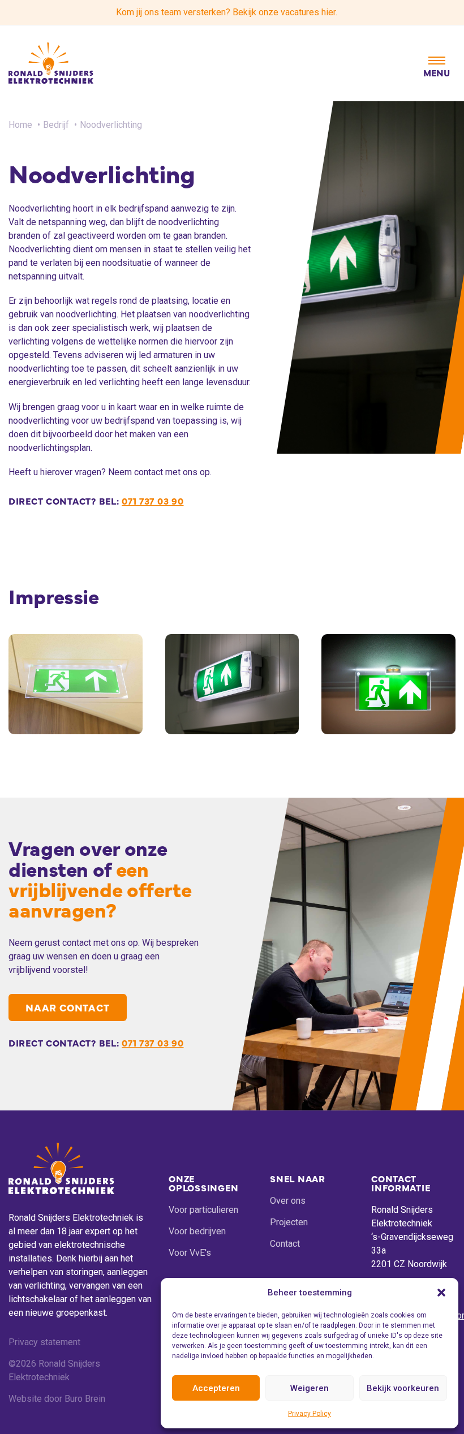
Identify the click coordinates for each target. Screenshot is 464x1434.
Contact (285, 1243)
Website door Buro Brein (56, 1398)
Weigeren (309, 1388)
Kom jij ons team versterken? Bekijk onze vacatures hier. (226, 12)
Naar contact (67, 1007)
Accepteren (216, 1388)
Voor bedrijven (197, 1231)
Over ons (288, 1200)
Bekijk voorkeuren (403, 1388)
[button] (441, 1292)
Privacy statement (44, 1342)
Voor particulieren (203, 1209)
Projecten (289, 1222)
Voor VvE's (190, 1252)
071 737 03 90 (152, 500)
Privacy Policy (309, 1414)
